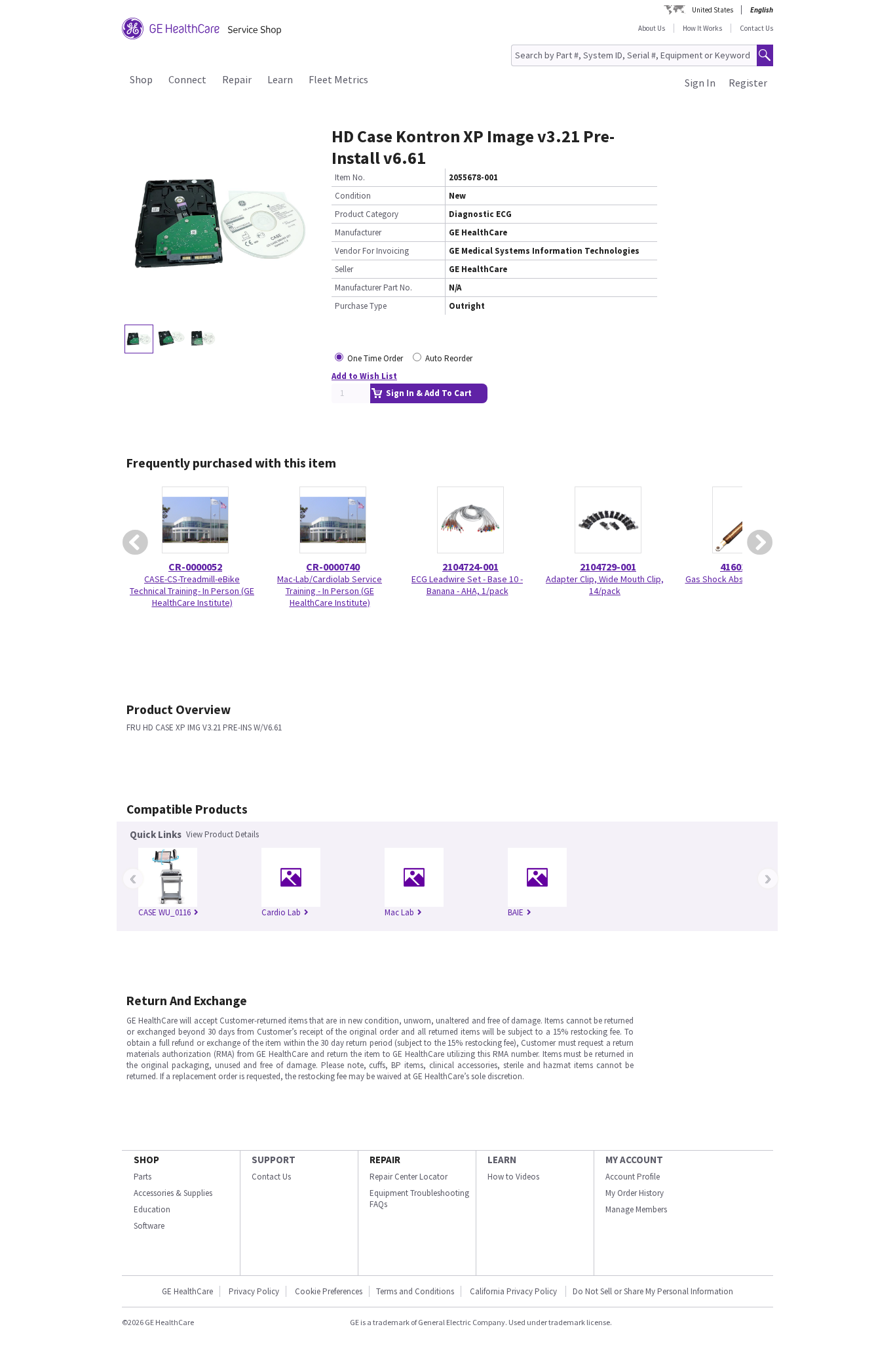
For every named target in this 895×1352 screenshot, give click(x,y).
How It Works (702, 28)
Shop (141, 79)
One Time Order (375, 358)
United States (712, 9)
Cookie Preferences (328, 1291)
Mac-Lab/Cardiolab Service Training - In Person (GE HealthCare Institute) (329, 590)
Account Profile (632, 1176)
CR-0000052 (195, 566)
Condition (353, 195)
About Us (651, 28)
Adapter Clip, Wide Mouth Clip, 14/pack (605, 585)
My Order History (634, 1193)
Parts (142, 1176)
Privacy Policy (254, 1291)
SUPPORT (273, 1159)
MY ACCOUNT (634, 1159)
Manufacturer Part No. (373, 287)
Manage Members (636, 1209)
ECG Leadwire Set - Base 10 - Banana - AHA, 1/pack (467, 585)
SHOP (146, 1159)
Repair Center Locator (408, 1176)
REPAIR (385, 1159)
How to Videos (513, 1176)
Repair (237, 79)
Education (152, 1209)
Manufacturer (358, 232)
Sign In (700, 82)
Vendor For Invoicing (372, 250)
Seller (344, 269)
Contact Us (756, 28)
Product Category (366, 214)
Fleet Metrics (338, 79)
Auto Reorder (448, 358)
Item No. (350, 177)
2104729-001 (608, 566)
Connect (187, 79)
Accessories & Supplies (173, 1193)
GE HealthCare (187, 1291)
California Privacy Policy (514, 1291)
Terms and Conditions (415, 1291)
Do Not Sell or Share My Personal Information (653, 1291)
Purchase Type (361, 305)
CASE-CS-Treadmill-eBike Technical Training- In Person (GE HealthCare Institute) (192, 590)
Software (149, 1225)
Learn (280, 79)
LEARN (501, 1159)
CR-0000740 (333, 566)
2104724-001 (470, 566)
